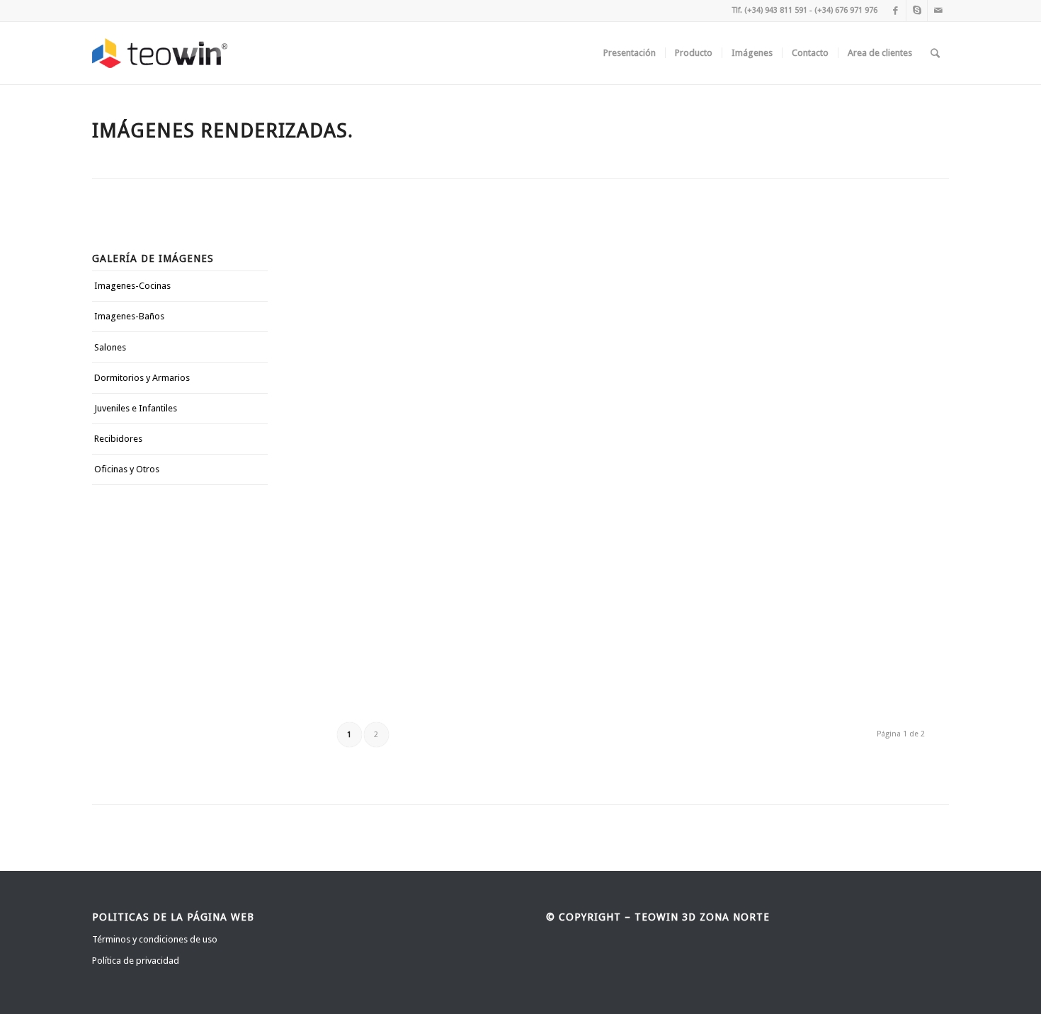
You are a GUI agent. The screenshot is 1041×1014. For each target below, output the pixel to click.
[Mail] (938, 10)
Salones (110, 347)
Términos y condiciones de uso (154, 939)
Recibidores (118, 438)
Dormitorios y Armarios (142, 377)
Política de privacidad (135, 960)
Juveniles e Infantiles (135, 408)
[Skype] (916, 10)
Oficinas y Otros (126, 469)
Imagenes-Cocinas (132, 285)
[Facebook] (895, 10)
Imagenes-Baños (129, 316)
